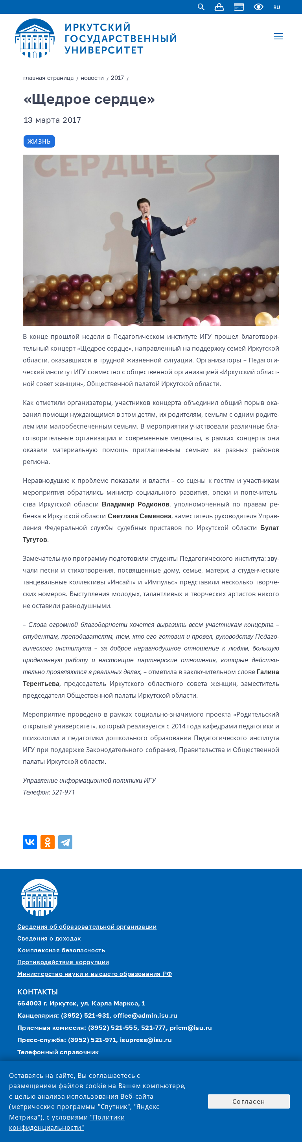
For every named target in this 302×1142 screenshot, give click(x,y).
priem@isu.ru (191, 1028)
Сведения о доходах (49, 939)
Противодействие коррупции (63, 962)
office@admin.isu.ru (145, 1016)
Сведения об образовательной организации (87, 927)
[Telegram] (66, 842)
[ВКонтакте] (31, 842)
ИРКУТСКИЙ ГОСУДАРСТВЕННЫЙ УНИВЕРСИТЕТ (121, 38)
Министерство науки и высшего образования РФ (94, 974)
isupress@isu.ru (146, 1040)
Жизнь (39, 141)
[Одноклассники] (49, 842)
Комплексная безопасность (61, 951)
